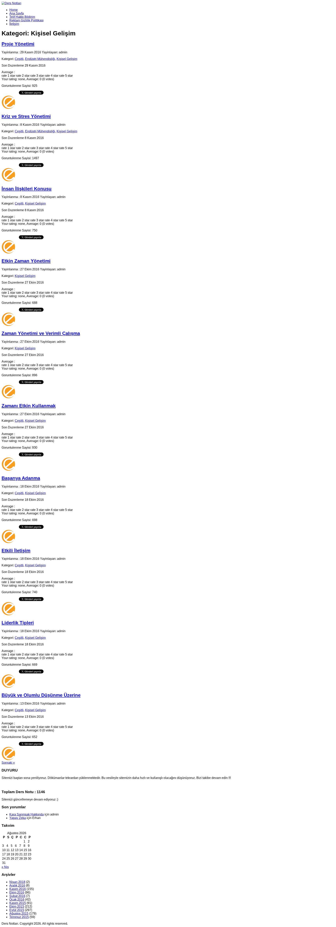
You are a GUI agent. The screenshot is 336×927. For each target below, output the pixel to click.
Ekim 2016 (16, 892)
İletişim (14, 23)
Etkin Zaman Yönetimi (26, 261)
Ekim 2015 (16, 906)
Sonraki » (8, 762)
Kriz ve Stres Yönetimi (26, 116)
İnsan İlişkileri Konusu (27, 188)
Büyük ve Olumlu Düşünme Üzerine (41, 695)
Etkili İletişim (16, 550)
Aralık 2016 (17, 885)
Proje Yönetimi (18, 44)
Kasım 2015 (17, 903)
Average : (8, 72)
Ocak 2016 (16, 899)
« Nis (5, 867)
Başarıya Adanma (21, 478)
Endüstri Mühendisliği (40, 59)
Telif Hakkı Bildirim (22, 16)
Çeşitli (19, 59)
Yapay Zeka (17, 818)
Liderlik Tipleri (18, 622)
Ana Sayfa (16, 13)
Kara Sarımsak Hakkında (26, 814)
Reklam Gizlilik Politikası (26, 20)
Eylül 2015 (16, 910)
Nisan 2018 (17, 882)
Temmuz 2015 (19, 917)
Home (13, 9)
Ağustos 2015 (18, 913)
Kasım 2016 (17, 889)
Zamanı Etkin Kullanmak (29, 405)
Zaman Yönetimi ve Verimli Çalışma (41, 333)
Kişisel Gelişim (67, 59)
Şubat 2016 (17, 896)
